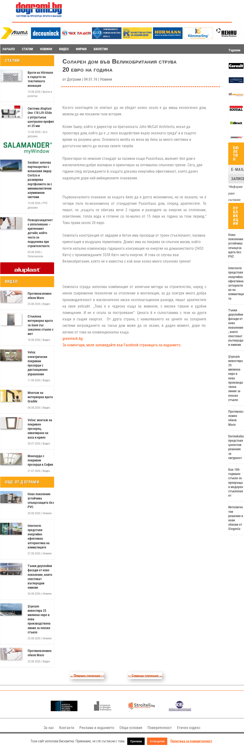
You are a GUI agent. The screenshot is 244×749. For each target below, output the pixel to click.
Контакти (66, 727)
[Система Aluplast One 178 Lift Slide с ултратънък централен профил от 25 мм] (11, 111)
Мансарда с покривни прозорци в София (40, 460)
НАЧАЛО (9, 49)
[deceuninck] (46, 37)
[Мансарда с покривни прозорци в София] (11, 459)
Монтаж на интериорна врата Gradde (40, 397)
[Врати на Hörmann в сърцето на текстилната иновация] (11, 76)
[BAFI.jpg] (64, 710)
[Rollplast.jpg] (137, 37)
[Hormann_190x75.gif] (168, 37)
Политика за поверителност (191, 741)
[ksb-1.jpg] (180, 710)
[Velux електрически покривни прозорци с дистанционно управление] (11, 355)
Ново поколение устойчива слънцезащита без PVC (41, 500)
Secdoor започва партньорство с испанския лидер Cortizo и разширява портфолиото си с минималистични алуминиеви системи (40, 180)
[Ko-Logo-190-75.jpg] (198, 37)
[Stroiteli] (141, 710)
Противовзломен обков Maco (39, 296)
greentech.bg (72, 338)
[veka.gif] (107, 37)
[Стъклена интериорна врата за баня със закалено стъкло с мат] (11, 319)
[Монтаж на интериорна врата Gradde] (11, 396)
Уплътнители (35, 256)
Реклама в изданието (96, 727)
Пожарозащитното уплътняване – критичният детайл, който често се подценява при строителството (40, 233)
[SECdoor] (236, 96)
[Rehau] (229, 37)
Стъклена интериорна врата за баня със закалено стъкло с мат (40, 325)
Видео (46, 304)
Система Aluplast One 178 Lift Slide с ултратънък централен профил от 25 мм (41, 117)
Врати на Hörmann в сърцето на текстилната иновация (40, 79)
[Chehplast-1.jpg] (76, 37)
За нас (49, 727)
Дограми (74, 79)
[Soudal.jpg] (236, 110)
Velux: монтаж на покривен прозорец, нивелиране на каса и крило (40, 428)
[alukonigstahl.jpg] (236, 82)
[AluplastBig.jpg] (27, 273)
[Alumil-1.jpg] (15, 37)
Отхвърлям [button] (157, 741)
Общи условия (130, 727)
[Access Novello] (236, 125)
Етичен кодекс (188, 727)
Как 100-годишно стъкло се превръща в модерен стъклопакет (235, 482)
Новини (47, 513)
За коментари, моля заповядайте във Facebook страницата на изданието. (121, 345)
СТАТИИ (27, 49)
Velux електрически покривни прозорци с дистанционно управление (38, 363)
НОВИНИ (46, 49)
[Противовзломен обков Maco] (11, 297)
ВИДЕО (64, 49)
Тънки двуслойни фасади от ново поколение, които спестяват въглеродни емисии (40, 576)
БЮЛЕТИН (101, 49)
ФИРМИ (81, 49)
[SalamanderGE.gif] (27, 153)
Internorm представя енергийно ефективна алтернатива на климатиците (39, 536)
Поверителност (159, 727)
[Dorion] (236, 139)
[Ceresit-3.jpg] (236, 67)
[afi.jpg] (102, 710)
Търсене (234, 50)
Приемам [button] (136, 741)
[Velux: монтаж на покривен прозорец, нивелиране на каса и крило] (11, 423)
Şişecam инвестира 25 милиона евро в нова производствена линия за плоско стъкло (39, 619)
